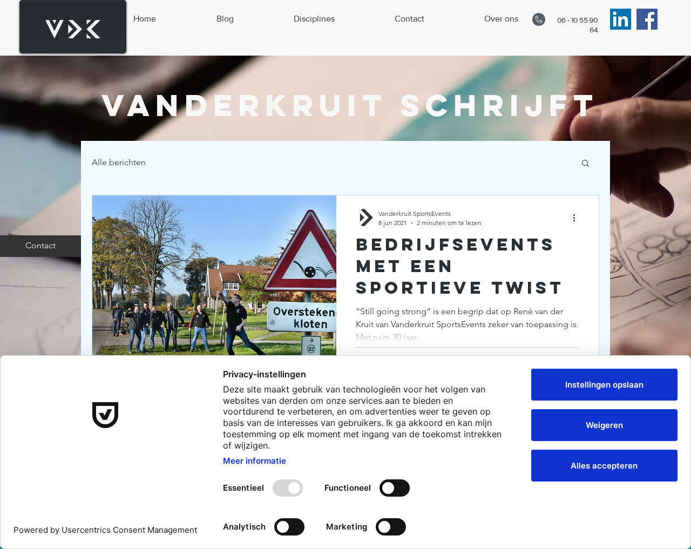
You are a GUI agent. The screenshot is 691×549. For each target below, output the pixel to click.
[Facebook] (647, 19)
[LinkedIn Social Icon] (620, 19)
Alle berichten (119, 162)
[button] (585, 164)
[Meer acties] (577, 217)
